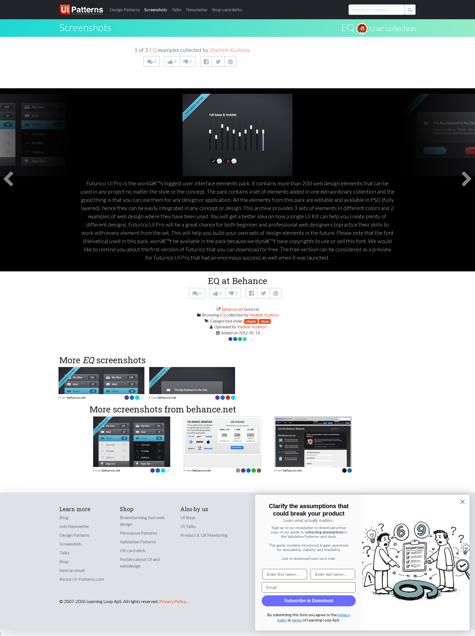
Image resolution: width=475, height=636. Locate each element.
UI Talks (188, 526)
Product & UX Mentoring (204, 535)
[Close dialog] (462, 501)
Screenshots (155, 9)
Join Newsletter (74, 526)
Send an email (72, 570)
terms (297, 620)
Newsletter (197, 9)
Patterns (125, 9)
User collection (392, 28)
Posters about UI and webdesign (140, 562)
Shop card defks (227, 9)
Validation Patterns (138, 541)
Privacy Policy (172, 601)
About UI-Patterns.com (81, 579)
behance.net (233, 309)
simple (251, 321)
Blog (63, 517)
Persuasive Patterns (138, 532)
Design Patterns (74, 535)
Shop (64, 561)
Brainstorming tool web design (142, 521)
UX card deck (132, 550)
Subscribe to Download (308, 600)
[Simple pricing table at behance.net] (222, 434)
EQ (348, 27)
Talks (177, 9)
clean (265, 321)
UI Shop (187, 517)
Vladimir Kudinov (229, 49)
